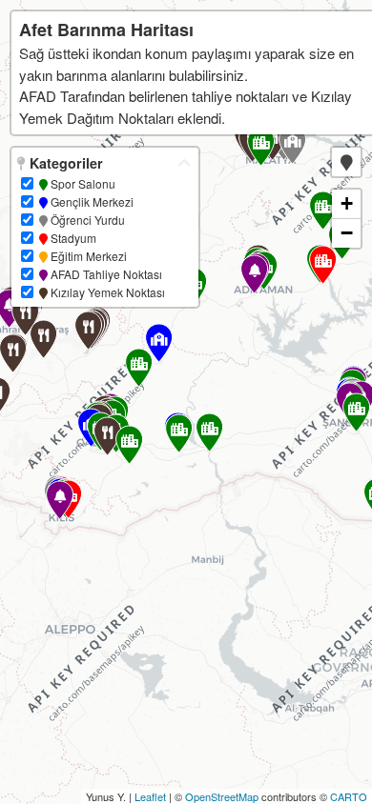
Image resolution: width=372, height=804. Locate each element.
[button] (346, 162)
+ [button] (347, 203)
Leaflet (150, 796)
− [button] (347, 233)
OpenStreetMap (221, 796)
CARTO (348, 796)
